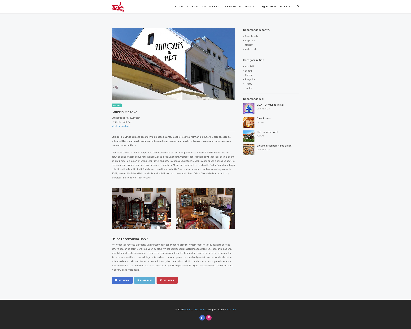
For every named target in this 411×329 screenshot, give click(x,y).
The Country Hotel (267, 132)
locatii (116, 105)
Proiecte (285, 6)
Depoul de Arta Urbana (194, 309)
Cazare (191, 6)
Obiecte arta (251, 36)
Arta (177, 6)
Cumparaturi (230, 6)
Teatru (248, 83)
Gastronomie (209, 6)
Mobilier (249, 45)
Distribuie (124, 280)
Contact (231, 309)
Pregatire (250, 79)
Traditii (248, 88)
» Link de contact (121, 126)
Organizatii (267, 6)
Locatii (248, 70)
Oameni (249, 75)
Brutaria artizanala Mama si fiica (274, 145)
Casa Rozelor (264, 118)
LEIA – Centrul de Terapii (270, 104)
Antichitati (251, 49)
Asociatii (249, 66)
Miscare (249, 6)
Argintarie (250, 40)
